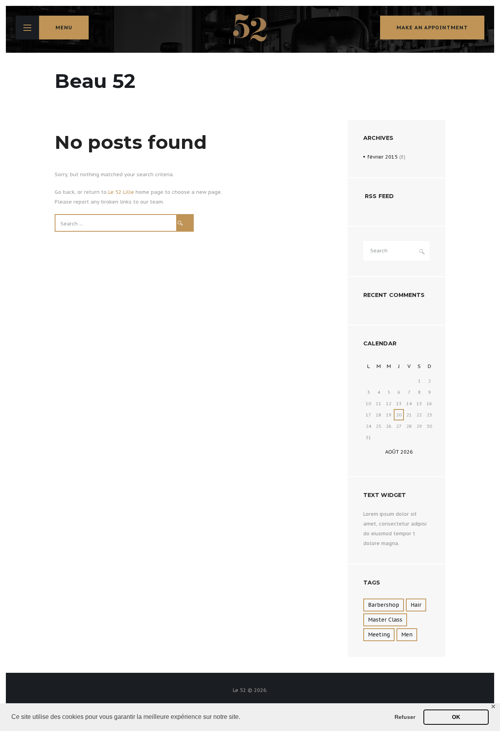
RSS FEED (379, 196)
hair (416, 604)
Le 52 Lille (121, 192)
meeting (379, 634)
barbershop (383, 604)
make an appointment (432, 27)
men (406, 634)
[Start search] (185, 223)
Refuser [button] (405, 717)
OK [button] (456, 717)
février (382, 157)
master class (385, 619)
